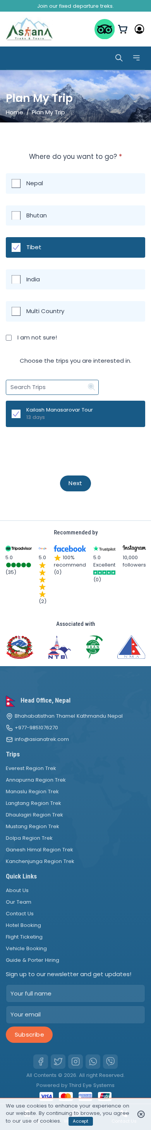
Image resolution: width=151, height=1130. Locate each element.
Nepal (34, 183)
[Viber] (110, 1061)
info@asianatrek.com (42, 739)
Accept (80, 1121)
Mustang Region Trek (32, 826)
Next (75, 483)
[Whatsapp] (93, 1061)
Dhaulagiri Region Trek (34, 814)
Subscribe (29, 1034)
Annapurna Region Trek (36, 780)
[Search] (119, 58)
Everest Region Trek (31, 768)
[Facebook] (40, 1061)
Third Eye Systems (92, 1085)
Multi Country (45, 311)
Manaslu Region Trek (32, 791)
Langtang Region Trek (33, 803)
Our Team (18, 902)
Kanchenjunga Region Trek (40, 861)
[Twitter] (58, 1061)
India (33, 279)
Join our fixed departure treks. (75, 6)
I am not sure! (37, 337)
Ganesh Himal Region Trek (39, 849)
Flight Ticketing (24, 937)
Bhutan (36, 215)
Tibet (33, 247)
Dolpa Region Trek (29, 838)
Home (14, 112)
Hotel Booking (23, 925)
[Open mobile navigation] (136, 58)
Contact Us (20, 913)
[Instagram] (75, 1061)
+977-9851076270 (36, 727)
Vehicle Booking (26, 948)
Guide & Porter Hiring (32, 960)
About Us (17, 890)
